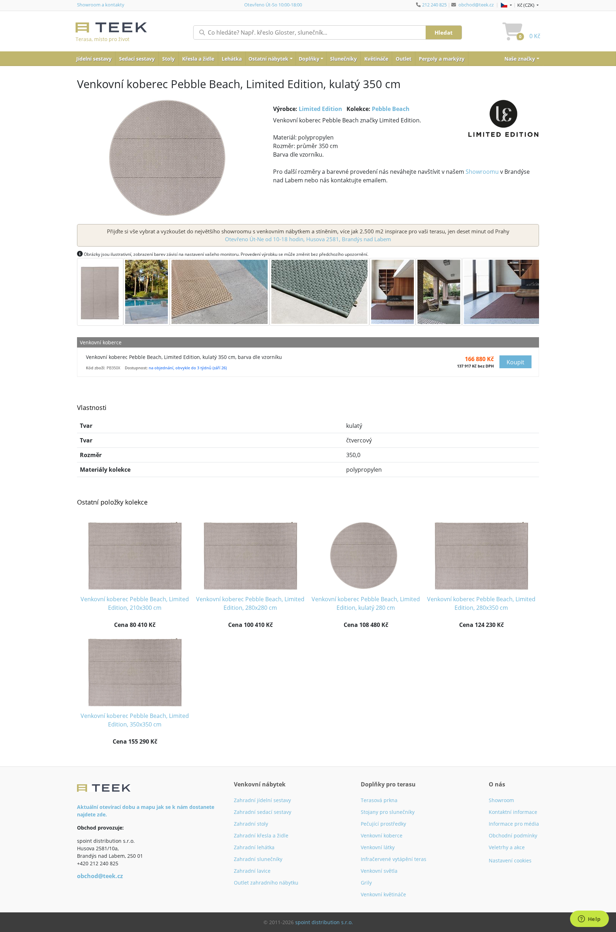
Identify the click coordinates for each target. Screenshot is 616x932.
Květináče (376, 58)
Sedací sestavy (137, 58)
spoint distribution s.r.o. (324, 922)
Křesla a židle (198, 58)
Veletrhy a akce (507, 847)
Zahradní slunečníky (258, 859)
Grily (366, 882)
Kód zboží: (95, 367)
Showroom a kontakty (100, 4)
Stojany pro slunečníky (388, 812)
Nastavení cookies (510, 860)
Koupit (515, 362)
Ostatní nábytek (268, 58)
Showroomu (482, 172)
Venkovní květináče (383, 894)
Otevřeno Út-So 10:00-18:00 (273, 4)
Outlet (403, 58)
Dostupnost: (136, 367)
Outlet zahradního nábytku (266, 882)
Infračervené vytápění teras (393, 859)
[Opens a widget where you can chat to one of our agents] (589, 919)
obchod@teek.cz (476, 4)
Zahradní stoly (251, 823)
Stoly (168, 58)
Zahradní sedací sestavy (262, 812)
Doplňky (309, 58)
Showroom (501, 800)
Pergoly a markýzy (441, 58)
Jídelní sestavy (94, 58)
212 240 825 (434, 4)
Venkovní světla (379, 870)
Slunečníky (343, 58)
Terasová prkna (379, 800)
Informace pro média (514, 823)
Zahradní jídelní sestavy (262, 800)
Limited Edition (320, 109)
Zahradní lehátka (254, 847)
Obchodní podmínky (513, 835)
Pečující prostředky (383, 823)
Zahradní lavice (252, 870)
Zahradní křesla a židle (261, 835)
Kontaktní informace (513, 812)
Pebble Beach (391, 109)
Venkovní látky (378, 847)
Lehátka (232, 58)
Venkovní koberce (381, 835)
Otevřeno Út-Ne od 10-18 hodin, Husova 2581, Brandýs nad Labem (308, 239)
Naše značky (519, 58)
